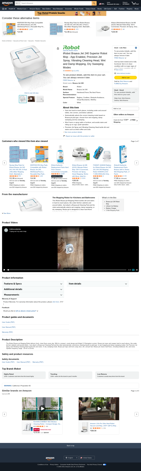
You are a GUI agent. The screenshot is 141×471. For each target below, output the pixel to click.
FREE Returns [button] (119, 58)
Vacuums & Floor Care (20, 41)
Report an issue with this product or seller (80, 136)
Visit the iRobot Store (70, 50)
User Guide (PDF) (8, 322)
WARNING (7, 386)
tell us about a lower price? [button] (26, 311)
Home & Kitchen (7, 41)
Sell (115, 9)
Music (137, 9)
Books (99, 9)
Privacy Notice (54, 464)
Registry (129, 9)
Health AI (12, 9)
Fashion (121, 9)
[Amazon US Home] (50, 458)
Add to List (117, 108)
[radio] (23, 99)
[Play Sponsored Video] (42, 408)
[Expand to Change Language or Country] (76, 458)
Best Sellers (46, 9)
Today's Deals (90, 9)
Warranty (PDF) (7, 332)
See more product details (73, 132)
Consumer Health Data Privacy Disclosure (72, 464)
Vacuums (31, 41)
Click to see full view (31, 93)
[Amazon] (7, 3)
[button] (4, 9)
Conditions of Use (43, 464)
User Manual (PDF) (9, 327)
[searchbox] (56, 3)
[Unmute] (137, 270)
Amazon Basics (35, 9)
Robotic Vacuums (40, 41)
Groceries (68, 9)
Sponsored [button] (5, 394)
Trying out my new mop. (18, 231)
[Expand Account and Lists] (120, 4)
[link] (31, 32)
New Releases (58, 9)
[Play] (4, 270)
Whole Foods (78, 9)
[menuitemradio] (133, 270)
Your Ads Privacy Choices (94, 464)
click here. (55, 302)
